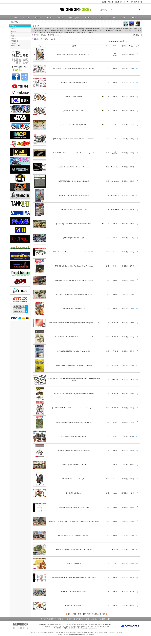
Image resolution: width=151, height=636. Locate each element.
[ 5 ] (82, 614)
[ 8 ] (89, 614)
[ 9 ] (92, 614)
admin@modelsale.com (89, 628)
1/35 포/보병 (60, 28)
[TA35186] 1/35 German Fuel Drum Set (73, 436)
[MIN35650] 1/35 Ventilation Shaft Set (74, 465)
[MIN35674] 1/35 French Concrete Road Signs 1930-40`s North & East (73, 577)
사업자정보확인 (106, 624)
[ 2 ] (74, 614)
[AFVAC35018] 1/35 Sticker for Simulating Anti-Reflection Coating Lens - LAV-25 (73, 322)
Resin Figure (93, 30)
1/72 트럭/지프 (41, 30)
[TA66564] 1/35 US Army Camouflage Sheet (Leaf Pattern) (73, 422)
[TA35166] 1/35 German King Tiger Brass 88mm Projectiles (74, 266)
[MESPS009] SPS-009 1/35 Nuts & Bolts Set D (73, 181)
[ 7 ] (87, 614)
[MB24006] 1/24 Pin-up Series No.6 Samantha (74, 195)
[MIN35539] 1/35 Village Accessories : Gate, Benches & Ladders (74, 252)
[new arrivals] (15, 19)
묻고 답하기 (118, 2)
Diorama (49, 32)
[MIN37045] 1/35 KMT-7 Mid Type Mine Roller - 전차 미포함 (74, 280)
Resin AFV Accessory (106, 30)
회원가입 (111, 2)
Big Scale (101, 28)
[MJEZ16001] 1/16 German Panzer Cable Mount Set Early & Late (74, 153)
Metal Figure (71, 32)
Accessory (68, 28)
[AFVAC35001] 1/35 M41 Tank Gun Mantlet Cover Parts (74, 365)
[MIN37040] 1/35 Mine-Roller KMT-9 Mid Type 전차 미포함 (73, 294)
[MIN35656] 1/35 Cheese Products (74, 308)
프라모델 (43, 35)
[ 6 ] (84, 614)
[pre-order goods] (100, 19)
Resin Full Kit (129, 30)
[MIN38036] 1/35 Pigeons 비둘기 (73, 238)
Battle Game (81, 32)
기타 (35, 32)
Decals (55, 32)
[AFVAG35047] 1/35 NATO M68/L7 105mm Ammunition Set (74, 337)
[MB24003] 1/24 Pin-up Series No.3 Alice (74, 209)
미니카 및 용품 (15, 46)
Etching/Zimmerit (84, 28)
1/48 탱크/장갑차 (62, 30)
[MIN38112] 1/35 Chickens (73, 96)
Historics (94, 28)
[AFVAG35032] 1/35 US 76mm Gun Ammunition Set (73, 351)
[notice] (112, 19)
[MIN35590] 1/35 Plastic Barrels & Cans (74, 591)
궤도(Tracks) (110, 28)
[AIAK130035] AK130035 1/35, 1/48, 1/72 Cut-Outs (73, 54)
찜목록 (133, 2)
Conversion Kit (118, 30)
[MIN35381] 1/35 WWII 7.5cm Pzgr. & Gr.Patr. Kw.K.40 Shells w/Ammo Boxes (74, 521)
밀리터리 (14, 38)
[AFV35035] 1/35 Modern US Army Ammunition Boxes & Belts (74, 394)
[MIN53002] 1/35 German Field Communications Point (73, 224)
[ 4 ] (79, 614)
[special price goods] (87, 19)
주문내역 (139, 2)
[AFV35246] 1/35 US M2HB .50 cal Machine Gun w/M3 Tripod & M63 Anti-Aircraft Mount (74, 379)
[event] (124, 19)
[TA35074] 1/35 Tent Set (73, 563)
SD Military (89, 32)
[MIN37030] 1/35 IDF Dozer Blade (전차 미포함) (73, 535)
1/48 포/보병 (84, 30)
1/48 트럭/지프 (74, 30)
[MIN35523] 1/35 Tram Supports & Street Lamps (73, 507)
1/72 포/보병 (52, 30)
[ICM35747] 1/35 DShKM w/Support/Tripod (73, 125)
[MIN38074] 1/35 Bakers (73, 493)
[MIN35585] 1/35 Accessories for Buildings (73, 82)
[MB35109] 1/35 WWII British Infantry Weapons (73, 167)
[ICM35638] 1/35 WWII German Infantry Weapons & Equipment (73, 139)
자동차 (13, 28)
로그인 (104, 2)
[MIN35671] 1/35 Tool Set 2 (73, 606)
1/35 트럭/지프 (50, 28)
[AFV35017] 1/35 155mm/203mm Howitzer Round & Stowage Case (73, 408)
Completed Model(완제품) (123, 28)
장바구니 (126, 2)
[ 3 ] (77, 614)
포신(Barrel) (42, 32)
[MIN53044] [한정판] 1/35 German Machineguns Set (73, 450)
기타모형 (14, 43)
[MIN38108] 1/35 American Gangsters (74, 479)
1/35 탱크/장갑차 (38, 28)
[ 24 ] (100, 614)
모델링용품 (14, 41)
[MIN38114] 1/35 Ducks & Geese (73, 110)
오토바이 (14, 31)
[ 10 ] (95, 614)
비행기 (13, 36)
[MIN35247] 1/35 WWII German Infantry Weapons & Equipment (73, 68)
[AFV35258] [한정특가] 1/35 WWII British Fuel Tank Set (74, 549)
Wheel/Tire (62, 32)
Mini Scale (138, 30)
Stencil (75, 28)
